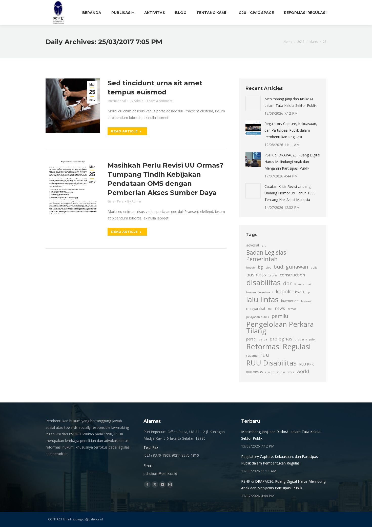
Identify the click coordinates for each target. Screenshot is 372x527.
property (301, 339)
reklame (252, 355)
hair (309, 284)
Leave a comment (159, 101)
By (136, 101)
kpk (298, 292)
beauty (250, 267)
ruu (264, 354)
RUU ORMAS (254, 372)
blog (268, 267)
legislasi (306, 301)
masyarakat (255, 308)
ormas (291, 309)
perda (263, 339)
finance (299, 284)
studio (281, 372)
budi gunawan (291, 266)
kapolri (284, 291)
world (303, 371)
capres (272, 275)
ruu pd (269, 372)
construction (292, 275)
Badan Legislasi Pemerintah (267, 255)
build (314, 267)
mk (270, 309)
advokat (252, 245)
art (264, 245)
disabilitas (263, 282)
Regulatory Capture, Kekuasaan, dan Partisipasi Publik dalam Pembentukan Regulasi (290, 130)
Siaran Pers (115, 201)
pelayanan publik (257, 317)
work (290, 372)
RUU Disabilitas (271, 362)
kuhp (306, 292)
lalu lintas (262, 299)
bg (260, 267)
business (256, 274)
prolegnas (281, 338)
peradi (251, 339)
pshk (312, 339)
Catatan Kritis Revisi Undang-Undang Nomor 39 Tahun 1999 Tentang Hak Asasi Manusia (290, 193)
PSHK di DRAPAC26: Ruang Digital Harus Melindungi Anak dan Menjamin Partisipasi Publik (292, 162)
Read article (124, 131)
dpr (287, 283)
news (280, 308)
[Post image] (253, 103)
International (117, 101)
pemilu (280, 316)
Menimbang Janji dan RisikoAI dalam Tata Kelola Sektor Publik (290, 102)
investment (265, 292)
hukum (251, 292)
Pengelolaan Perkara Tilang (280, 327)
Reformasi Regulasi (278, 346)
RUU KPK (306, 364)
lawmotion (290, 300)
